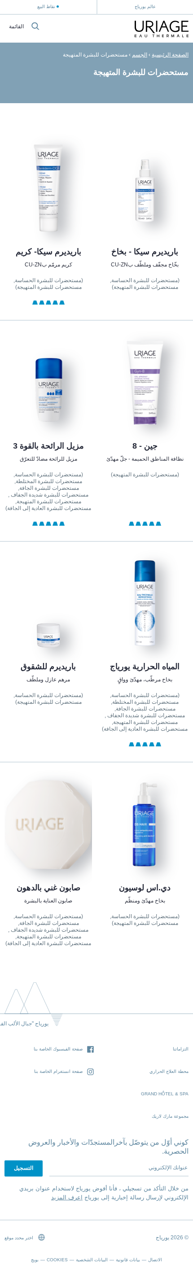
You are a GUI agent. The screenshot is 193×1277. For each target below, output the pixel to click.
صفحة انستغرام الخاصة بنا (58, 1071)
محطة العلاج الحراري (169, 1071)
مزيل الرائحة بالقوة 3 (48, 445)
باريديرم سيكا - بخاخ (144, 251)
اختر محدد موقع (19, 1237)
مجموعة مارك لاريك (170, 1116)
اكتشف (145, 211)
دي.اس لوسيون (145, 887)
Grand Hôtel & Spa (165, 1093)
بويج (35, 1259)
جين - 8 (145, 445)
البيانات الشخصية (92, 1259)
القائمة (16, 27)
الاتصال (155, 1259)
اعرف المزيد (67, 1197)
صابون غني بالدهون (48, 887)
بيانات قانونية (128, 1259)
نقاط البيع (46, 6)
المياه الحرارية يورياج (145, 666)
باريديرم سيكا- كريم (48, 251)
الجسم (139, 55)
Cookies (57, 1259)
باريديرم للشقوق (48, 666)
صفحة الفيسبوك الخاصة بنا (58, 1048)
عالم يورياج (145, 6)
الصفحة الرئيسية (170, 55)
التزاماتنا (181, 1048)
